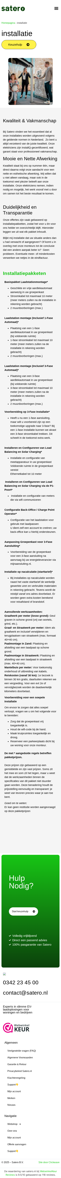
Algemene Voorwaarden (20, 1057)
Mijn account (14, 1091)
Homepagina (8, 23)
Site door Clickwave (49, 1162)
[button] (56, 8)
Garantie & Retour (16, 1064)
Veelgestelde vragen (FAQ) (21, 1051)
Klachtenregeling (16, 1078)
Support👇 (13, 1084)
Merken (11, 1098)
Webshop (12, 1124)
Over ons (12, 1131)
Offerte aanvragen (16, 1144)
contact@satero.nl (25, 993)
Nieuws (11, 1105)
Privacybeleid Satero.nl (19, 1071)
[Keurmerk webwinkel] (16, 1031)
